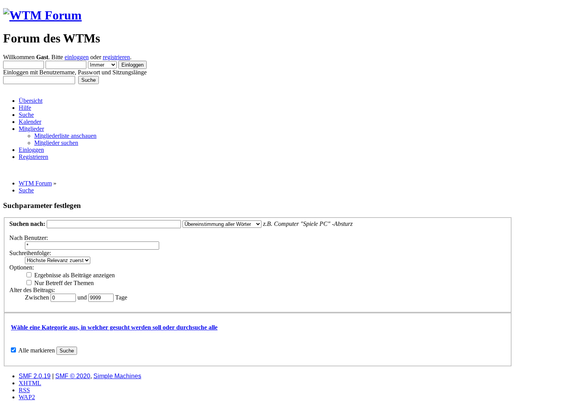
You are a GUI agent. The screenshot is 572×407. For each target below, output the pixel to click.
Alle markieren (36, 350)
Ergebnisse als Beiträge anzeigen (74, 275)
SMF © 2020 (72, 376)
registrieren (116, 57)
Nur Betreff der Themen (63, 283)
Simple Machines (117, 376)
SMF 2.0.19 (35, 376)
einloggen (77, 57)
